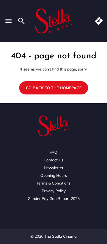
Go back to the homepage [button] (53, 87)
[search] (21, 21)
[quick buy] (99, 21)
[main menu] (8, 21)
